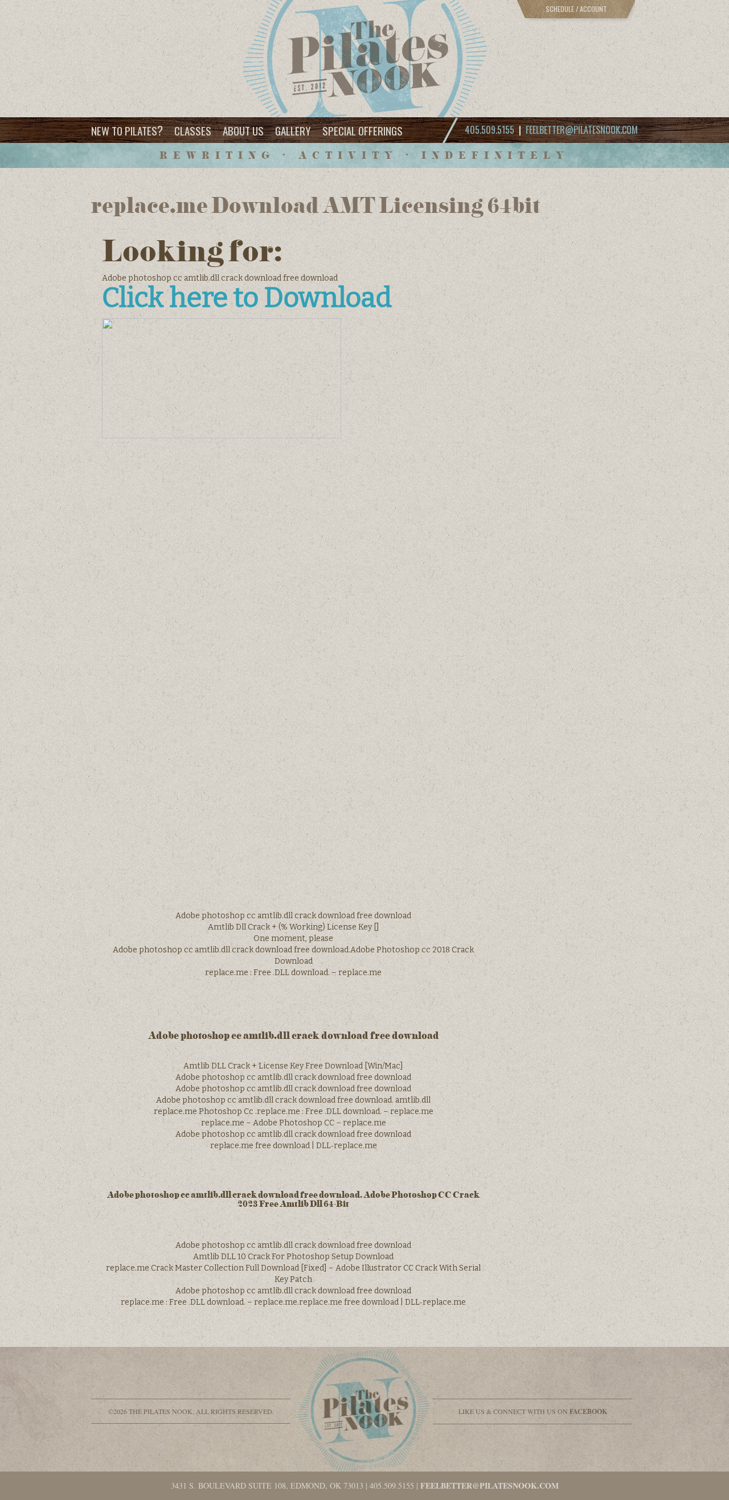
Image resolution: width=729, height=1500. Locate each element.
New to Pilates (127, 130)
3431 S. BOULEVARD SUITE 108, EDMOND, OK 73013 (267, 1485)
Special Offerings (362, 130)
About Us (243, 130)
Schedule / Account (576, 9)
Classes (192, 130)
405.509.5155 (392, 1485)
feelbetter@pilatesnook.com (582, 130)
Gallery (293, 130)
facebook (588, 1411)
